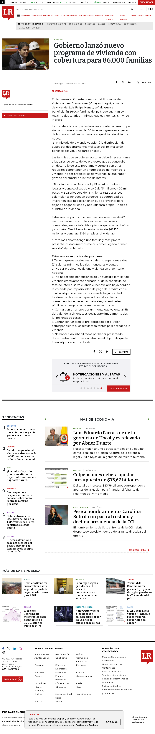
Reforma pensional (56, 24)
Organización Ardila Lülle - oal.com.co (139, 719)
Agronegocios (42, 654)
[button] (56, 377)
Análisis (79, 654)
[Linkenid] (15, 649)
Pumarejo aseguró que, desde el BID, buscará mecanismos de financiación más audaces (87, 591)
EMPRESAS (48, 16)
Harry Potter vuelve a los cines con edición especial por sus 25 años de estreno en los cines (88, 616)
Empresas (39, 672)
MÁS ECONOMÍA (137, 550)
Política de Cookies (87, 725)
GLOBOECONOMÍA (69, 16)
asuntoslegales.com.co (13, 717)
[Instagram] (21, 649)
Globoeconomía (84, 676)
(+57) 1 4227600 (10, 669)
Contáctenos (108, 668)
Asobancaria (114, 24)
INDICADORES (138, 16)
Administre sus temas (16, 115)
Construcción (130, 24)
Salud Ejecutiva (83, 694)
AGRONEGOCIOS (86, 16)
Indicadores (40, 683)
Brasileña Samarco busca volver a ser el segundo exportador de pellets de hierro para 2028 (36, 589)
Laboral (11, 447)
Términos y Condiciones (113, 675)
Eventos (80, 672)
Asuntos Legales (42, 658)
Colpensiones (75, 24)
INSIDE (148, 16)
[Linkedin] (129, 82)
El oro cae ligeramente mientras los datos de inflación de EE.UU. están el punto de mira (35, 618)
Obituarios (60, 687)
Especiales (60, 672)
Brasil (27, 579)
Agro (9, 468)
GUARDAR (145, 82)
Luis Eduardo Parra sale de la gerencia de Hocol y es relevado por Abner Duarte (106, 438)
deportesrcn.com (11, 725)
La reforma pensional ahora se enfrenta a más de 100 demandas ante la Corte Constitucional (21, 455)
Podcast (39, 694)
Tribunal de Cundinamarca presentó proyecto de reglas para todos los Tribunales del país (139, 591)
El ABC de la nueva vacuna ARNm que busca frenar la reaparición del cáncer (138, 616)
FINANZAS (26, 16)
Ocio (78, 687)
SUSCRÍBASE (146, 2)
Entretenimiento (84, 607)
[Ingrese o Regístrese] (150, 9)
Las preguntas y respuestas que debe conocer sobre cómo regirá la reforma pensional (19, 498)
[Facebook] (116, 82)
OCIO (56, 16)
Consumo (39, 665)
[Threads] (5, 653)
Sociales (39, 701)
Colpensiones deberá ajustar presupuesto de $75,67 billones (106, 477)
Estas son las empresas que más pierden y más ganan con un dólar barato (21, 434)
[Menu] (18, 15)
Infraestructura (62, 683)
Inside (79, 683)
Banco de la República (29, 28)
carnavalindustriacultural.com (16, 721)
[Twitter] (122, 82)
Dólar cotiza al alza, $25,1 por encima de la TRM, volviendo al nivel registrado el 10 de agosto (21, 522)
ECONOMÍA (37, 16)
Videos (58, 701)
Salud (130, 607)
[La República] (8, 18)
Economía (81, 665)
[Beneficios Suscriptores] (141, 9)
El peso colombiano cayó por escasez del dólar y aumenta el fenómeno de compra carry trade (20, 546)
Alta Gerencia (62, 654)
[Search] (132, 9)
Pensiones (90, 24)
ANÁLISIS (99, 16)
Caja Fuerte (61, 658)
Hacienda (11, 489)
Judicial (131, 579)
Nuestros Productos (112, 664)
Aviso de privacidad (111, 671)
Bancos (101, 24)
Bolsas (10, 512)
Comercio (11, 426)
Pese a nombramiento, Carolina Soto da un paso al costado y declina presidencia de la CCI (107, 517)
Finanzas (39, 676)
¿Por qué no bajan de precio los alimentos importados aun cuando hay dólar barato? (21, 476)
